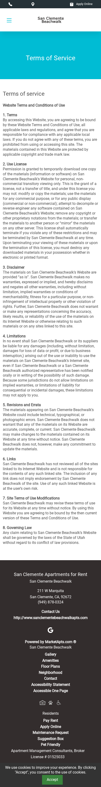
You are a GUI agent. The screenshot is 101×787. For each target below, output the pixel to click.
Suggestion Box (51, 738)
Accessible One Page (50, 690)
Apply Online (84, 4)
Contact (50, 678)
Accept (52, 779)
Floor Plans (50, 666)
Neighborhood (50, 672)
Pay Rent (50, 720)
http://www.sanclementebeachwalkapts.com (51, 617)
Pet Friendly (50, 744)
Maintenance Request (51, 732)
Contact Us (51, 611)
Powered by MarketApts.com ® (50, 642)
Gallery (50, 654)
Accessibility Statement (50, 684)
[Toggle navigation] (9, 20)
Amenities (50, 660)
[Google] (50, 630)
